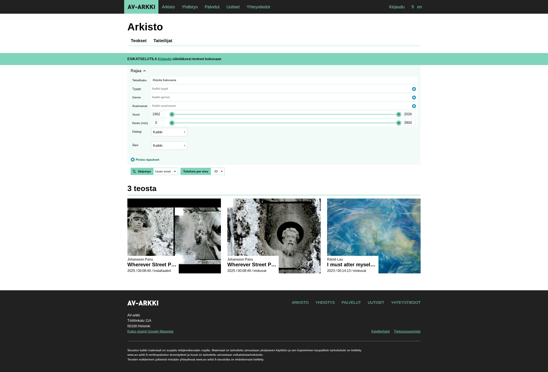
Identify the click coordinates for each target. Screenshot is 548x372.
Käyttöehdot (380, 331)
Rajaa (136, 70)
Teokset (139, 40)
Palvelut (351, 302)
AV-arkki (141, 7)
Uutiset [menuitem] (233, 6)
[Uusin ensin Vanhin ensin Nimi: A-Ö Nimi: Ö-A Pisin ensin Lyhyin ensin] (165, 171)
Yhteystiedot (406, 302)
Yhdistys (325, 302)
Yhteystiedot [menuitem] (258, 6)
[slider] (171, 114)
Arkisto (300, 302)
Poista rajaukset (147, 159)
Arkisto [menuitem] (168, 6)
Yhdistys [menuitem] (190, 6)
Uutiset (376, 302)
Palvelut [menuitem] (212, 6)
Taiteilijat (162, 40)
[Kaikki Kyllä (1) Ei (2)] (169, 134)
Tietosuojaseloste (407, 331)
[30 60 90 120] (218, 171)
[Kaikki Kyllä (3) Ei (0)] (169, 147)
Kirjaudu (397, 6)
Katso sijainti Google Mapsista (150, 331)
